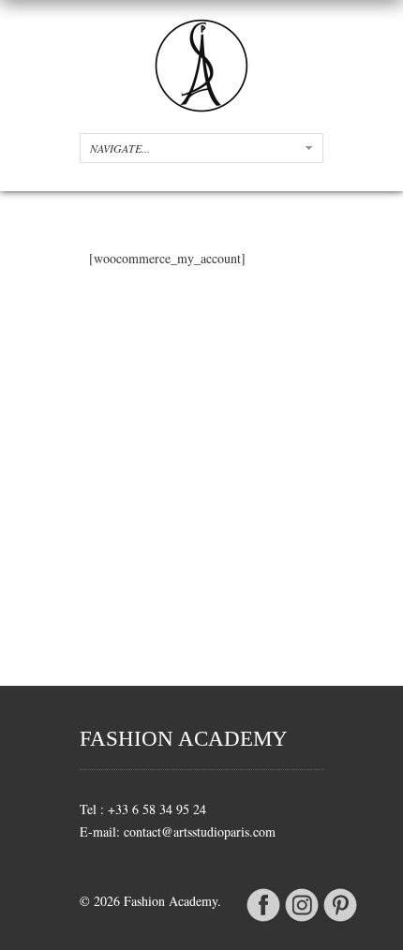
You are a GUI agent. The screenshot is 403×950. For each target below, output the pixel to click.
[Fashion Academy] (201, 107)
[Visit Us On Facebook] (263, 919)
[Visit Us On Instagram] (301, 919)
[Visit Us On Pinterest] (340, 919)
